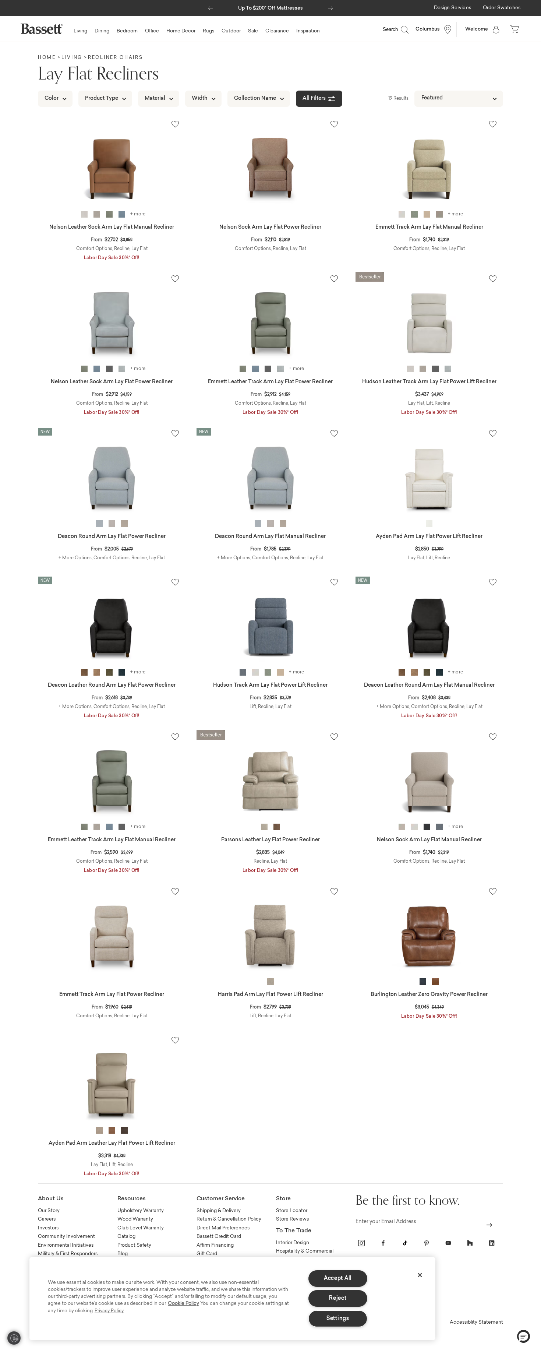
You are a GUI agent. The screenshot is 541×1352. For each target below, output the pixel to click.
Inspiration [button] (308, 31)
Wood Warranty (135, 1219)
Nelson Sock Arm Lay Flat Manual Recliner (429, 840)
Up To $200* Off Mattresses (270, 8)
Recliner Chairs (115, 58)
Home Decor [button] (180, 31)
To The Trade (293, 1231)
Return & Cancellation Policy (229, 1219)
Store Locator (291, 1210)
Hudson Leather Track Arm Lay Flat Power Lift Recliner (429, 382)
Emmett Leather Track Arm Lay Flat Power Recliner (270, 382)
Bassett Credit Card (219, 1236)
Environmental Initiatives (65, 1245)
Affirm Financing (215, 1245)
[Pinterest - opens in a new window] (426, 1243)
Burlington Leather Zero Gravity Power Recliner (429, 994)
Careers (47, 1219)
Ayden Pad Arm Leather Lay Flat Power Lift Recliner (112, 1143)
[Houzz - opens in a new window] (470, 1243)
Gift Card (207, 1253)
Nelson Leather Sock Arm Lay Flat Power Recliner (112, 382)
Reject (337, 1298)
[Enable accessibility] (14, 1338)
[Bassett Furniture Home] (42, 28)
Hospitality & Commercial (304, 1251)
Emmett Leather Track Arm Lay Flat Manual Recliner (112, 840)
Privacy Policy (109, 1311)
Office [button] (152, 31)
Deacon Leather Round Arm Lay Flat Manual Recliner (429, 685)
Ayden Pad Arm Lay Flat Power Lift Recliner (429, 536)
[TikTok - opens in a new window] (405, 1243)
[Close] (420, 1275)
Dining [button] (102, 31)
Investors (48, 1228)
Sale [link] (253, 31)
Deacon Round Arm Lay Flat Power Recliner (112, 536)
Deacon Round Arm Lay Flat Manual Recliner (270, 536)
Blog (122, 1253)
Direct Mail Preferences (223, 1228)
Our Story (49, 1210)
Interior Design (292, 1242)
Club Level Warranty (140, 1228)
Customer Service (221, 1199)
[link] (452, 8)
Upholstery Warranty (140, 1210)
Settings (337, 1318)
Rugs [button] (208, 31)
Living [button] (80, 31)
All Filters (314, 98)
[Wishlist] (175, 124)
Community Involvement (66, 1236)
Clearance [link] (277, 31)
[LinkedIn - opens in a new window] (492, 1243)
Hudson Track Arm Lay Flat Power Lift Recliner (270, 685)
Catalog (126, 1236)
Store (283, 1199)
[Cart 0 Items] (515, 29)
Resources (131, 1199)
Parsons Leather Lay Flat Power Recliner (270, 840)
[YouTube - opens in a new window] (448, 1243)
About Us (51, 1199)
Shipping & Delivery (219, 1210)
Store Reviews (292, 1219)
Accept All (338, 1278)
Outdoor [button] (231, 31)
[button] (210, 6)
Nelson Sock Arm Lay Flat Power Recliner (270, 227)
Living (71, 58)
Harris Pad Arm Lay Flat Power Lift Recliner (270, 994)
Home (47, 58)
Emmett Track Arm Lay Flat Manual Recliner (429, 227)
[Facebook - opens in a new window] (383, 1243)
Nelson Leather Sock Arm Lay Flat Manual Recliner (111, 227)
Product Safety (134, 1245)
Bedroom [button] (127, 31)
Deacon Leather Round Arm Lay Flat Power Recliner (112, 685)
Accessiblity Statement (476, 1322)
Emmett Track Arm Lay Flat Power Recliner (111, 994)
